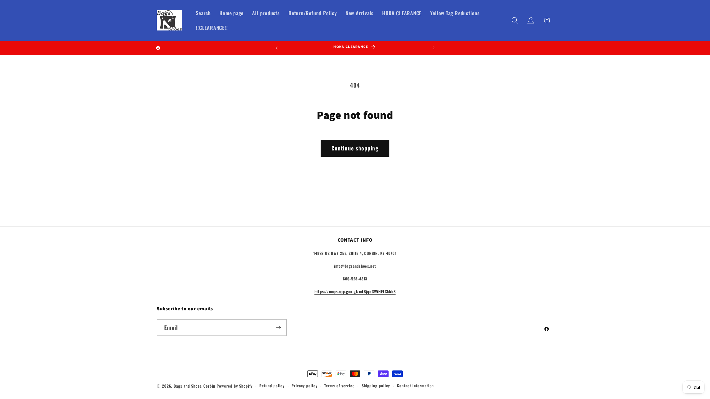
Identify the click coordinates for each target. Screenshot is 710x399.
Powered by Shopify (234, 386)
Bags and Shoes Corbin (194, 386)
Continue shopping (355, 148)
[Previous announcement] (276, 48)
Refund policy (272, 385)
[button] (515, 20)
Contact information (415, 385)
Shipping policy (376, 385)
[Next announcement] (434, 48)
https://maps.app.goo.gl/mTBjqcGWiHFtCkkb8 (355, 291)
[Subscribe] (278, 327)
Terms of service (339, 385)
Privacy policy (304, 385)
